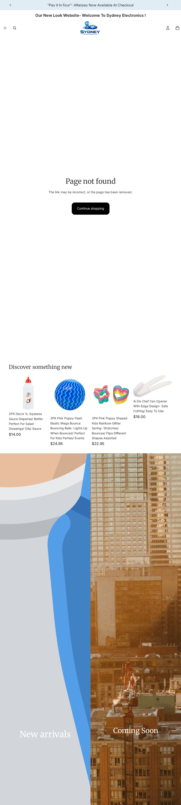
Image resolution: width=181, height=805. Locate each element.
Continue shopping (90, 208)
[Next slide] (167, 5)
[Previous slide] (10, 5)
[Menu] (5, 28)
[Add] (41, 403)
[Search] (14, 28)
